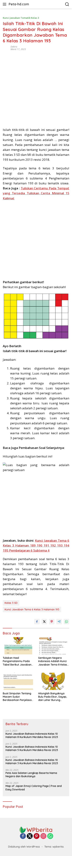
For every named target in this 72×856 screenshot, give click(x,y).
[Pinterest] (37, 836)
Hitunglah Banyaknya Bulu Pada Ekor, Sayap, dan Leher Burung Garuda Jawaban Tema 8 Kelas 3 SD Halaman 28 (53, 697)
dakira (14, 46)
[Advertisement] (36, 88)
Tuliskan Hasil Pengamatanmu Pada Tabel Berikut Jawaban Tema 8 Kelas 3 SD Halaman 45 (17, 661)
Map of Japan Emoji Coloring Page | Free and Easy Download (34, 787)
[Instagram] (43, 836)
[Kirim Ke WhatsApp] (66, 621)
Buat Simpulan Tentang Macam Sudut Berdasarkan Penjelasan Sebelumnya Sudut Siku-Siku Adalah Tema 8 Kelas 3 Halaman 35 (18, 697)
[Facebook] (23, 836)
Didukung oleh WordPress (24, 846)
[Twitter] (30, 836)
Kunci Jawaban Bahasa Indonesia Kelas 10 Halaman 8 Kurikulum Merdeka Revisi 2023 (32, 735)
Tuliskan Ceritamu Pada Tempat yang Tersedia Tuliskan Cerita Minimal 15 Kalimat (36, 193)
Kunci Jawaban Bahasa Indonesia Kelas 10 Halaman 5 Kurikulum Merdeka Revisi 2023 (32, 748)
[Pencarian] (67, 4)
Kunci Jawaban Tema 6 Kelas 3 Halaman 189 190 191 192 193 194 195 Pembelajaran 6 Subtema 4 (36, 545)
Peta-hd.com (19, 4)
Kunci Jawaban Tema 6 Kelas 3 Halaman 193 (32, 609)
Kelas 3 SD (11, 603)
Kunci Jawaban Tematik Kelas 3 (21, 17)
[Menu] (5, 4)
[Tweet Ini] (44, 621)
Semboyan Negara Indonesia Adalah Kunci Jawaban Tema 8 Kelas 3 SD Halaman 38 (53, 661)
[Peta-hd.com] (36, 829)
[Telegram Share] (59, 621)
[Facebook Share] (37, 621)
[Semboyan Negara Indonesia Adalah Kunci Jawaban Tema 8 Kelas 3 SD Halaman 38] (53, 645)
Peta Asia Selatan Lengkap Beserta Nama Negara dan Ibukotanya (31, 774)
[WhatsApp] (50, 836)
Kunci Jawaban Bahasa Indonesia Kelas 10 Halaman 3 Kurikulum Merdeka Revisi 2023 (32, 761)
